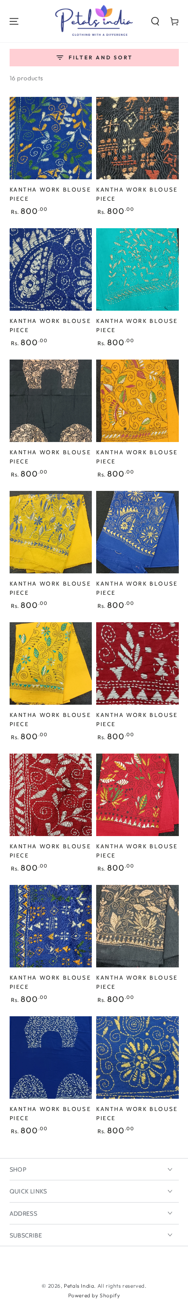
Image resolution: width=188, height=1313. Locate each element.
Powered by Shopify (94, 1295)
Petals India (79, 1285)
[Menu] (14, 21)
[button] (155, 21)
